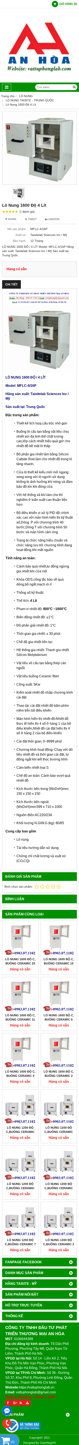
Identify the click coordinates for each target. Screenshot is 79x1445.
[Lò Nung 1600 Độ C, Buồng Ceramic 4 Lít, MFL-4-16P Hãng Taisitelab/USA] (20, 1051)
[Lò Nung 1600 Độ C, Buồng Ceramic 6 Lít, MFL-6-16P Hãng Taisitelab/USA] (59, 995)
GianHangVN (48, 1442)
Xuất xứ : (21, 235)
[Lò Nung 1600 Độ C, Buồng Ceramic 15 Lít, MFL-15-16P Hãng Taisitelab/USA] (59, 939)
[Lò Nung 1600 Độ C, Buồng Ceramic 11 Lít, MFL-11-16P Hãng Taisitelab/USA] (20, 995)
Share (11, 219)
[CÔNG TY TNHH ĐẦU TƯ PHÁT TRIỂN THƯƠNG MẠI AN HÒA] (39, 81)
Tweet (32, 219)
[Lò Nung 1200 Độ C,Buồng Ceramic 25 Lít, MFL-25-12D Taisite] (59, 1108)
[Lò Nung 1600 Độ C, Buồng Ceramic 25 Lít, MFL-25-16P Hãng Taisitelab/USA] (20, 939)
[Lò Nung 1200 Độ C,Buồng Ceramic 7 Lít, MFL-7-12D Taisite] (20, 1220)
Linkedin (53, 219)
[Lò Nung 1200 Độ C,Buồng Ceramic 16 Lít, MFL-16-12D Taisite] (20, 1164)
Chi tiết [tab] (11, 284)
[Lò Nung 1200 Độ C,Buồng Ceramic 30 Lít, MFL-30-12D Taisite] (20, 1108)
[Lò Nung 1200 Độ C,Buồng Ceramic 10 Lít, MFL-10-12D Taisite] (59, 1164)
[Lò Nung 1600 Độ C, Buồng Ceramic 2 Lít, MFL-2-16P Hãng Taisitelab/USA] (59, 1051)
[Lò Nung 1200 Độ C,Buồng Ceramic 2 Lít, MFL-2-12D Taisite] (59, 1220)
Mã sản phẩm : (17, 229)
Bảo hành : (20, 240)
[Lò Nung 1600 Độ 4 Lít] (39, 148)
